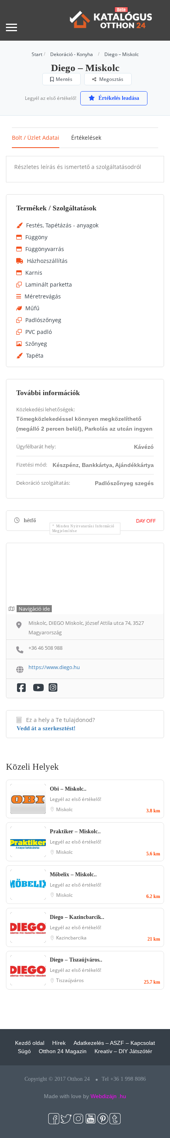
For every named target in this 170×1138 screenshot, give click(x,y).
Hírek (59, 1043)
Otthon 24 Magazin (63, 1051)
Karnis (33, 272)
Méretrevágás (43, 296)
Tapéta (34, 355)
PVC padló (38, 332)
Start (37, 54)
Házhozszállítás (47, 260)
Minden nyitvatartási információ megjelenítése (83, 528)
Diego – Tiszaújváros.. (76, 960)
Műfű (32, 308)
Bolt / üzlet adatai (35, 137)
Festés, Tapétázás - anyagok (62, 225)
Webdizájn (104, 1096)
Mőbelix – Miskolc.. (73, 874)
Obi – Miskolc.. (68, 789)
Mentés (64, 79)
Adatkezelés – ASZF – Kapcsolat (114, 1043)
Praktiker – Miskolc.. (75, 831)
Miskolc (64, 809)
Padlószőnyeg (43, 320)
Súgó (24, 1051)
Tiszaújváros (70, 980)
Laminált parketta (48, 284)
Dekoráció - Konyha (71, 54)
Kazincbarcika (71, 937)
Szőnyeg (36, 343)
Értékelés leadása (118, 98)
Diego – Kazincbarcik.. (77, 917)
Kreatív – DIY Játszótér (123, 1051)
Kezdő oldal (29, 1043)
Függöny (36, 237)
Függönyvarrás (44, 249)
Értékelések (86, 137)
